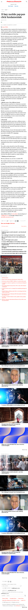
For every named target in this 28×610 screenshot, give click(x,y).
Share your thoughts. (8, 223)
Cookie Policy (21, 598)
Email (4, 9)
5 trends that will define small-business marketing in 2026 (14, 251)
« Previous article (4, 226)
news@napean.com (12, 590)
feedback (18, 605)
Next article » (24, 226)
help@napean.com (16, 588)
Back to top (24, 449)
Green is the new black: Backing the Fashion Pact (12, 279)
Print (7, 9)
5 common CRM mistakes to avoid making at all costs (13, 241)
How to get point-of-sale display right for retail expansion (14, 253)
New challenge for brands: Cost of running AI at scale (13, 235)
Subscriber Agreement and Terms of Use (10, 600)
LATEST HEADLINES (4, 230)
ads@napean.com (5, 593)
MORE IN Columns (5, 327)
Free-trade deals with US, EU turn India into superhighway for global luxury (11, 425)
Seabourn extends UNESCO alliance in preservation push (14, 281)
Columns (2, 11)
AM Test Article (5, 277)
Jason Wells (5, 27)
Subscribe (16, 6)
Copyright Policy (13, 598)
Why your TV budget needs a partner (10, 240)
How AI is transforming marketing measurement (12, 249)
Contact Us (23, 600)
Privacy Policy (5, 598)
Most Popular (10, 6)
